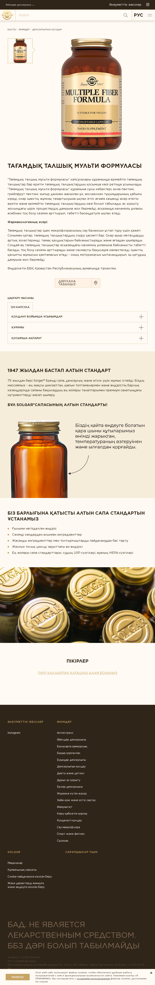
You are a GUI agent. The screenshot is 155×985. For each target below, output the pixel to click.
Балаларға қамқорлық (72, 746)
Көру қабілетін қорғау (72, 813)
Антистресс (65, 732)
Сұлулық (62, 840)
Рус (138, 15)
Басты (12, 29)
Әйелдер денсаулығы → (20, 4)
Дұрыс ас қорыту (68, 780)
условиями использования (94, 978)
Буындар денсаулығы (71, 759)
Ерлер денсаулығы (70, 786)
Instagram (14, 732)
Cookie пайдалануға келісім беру (30, 876)
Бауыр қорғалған (68, 753)
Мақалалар (15, 862)
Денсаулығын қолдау (47, 29)
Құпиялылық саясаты (22, 869)
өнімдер (24, 29)
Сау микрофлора (68, 827)
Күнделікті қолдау (69, 820)
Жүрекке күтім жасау (72, 793)
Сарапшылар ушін (81, 852)
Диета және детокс (70, 773)
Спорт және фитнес (71, 833)
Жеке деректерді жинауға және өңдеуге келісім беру (26, 885)
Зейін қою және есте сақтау (76, 800)
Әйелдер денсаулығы (71, 739)
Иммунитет (64, 806)
